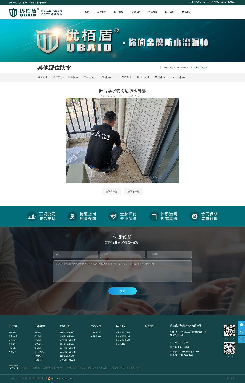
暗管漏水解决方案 (67, 356)
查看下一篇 (133, 191)
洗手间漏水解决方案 (67, 340)
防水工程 (103, 368)
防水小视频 (120, 344)
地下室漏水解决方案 (67, 348)
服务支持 (12, 348)
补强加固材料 (96, 336)
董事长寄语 (13, 336)
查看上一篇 (111, 191)
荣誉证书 (12, 352)
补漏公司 (125, 368)
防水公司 (92, 368)
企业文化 (12, 340)
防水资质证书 (195, 2)
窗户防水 (58, 77)
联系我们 (186, 12)
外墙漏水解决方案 (67, 336)
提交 (122, 291)
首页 (87, 12)
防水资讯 (169, 12)
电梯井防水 (161, 77)
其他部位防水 (202, 67)
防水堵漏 (36, 368)
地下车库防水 (124, 77)
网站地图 (231, 378)
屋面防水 (42, 77)
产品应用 (152, 12)
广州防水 (114, 368)
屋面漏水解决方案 (67, 332)
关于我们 (101, 12)
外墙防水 (73, 77)
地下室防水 (143, 77)
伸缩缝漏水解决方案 (67, 360)
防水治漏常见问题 (123, 340)
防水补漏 (118, 12)
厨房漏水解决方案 (67, 344)
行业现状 (12, 344)
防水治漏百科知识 (123, 332)
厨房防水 (106, 77)
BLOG (206, 2)
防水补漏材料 (96, 332)
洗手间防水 (89, 77)
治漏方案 (135, 12)
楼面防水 (81, 368)
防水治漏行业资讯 (123, 336)
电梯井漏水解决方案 (67, 352)
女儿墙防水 (179, 77)
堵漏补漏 (135, 368)
